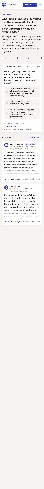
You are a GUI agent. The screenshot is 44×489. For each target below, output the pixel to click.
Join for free (9, 179)
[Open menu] (40, 4)
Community (7, 14)
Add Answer (35, 137)
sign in (19, 179)
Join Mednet (11, 126)
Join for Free (30, 4)
